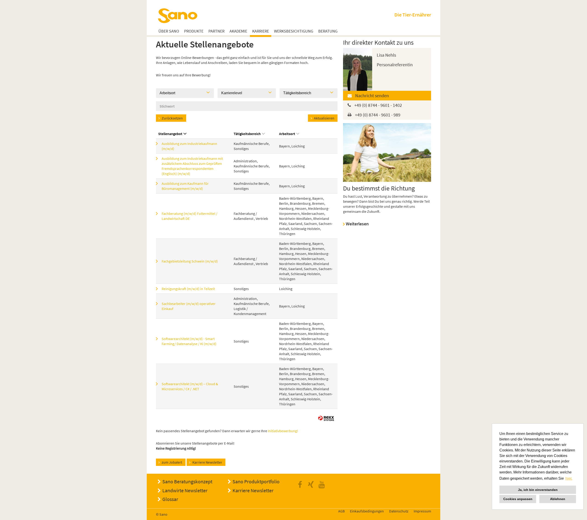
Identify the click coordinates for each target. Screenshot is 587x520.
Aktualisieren (324, 118)
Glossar (170, 499)
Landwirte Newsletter (185, 490)
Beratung (328, 31)
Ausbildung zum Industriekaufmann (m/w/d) (189, 146)
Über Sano (168, 31)
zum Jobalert (172, 462)
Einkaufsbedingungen (367, 511)
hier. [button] (568, 478)
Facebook (301, 485)
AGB (341, 511)
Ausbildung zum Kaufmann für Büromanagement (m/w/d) (185, 186)
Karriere (260, 31)
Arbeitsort (287, 133)
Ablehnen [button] (557, 499)
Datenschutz (398, 511)
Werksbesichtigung (293, 31)
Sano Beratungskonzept (187, 481)
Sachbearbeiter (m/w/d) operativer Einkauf (189, 306)
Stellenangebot (170, 133)
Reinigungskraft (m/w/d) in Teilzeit (188, 288)
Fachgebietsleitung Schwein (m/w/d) (190, 261)
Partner (216, 31)
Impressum (422, 511)
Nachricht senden (372, 95)
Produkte (193, 31)
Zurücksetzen (172, 118)
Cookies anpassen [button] (517, 499)
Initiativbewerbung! (283, 431)
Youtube (323, 485)
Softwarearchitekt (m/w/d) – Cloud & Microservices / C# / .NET (190, 386)
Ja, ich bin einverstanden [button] (538, 490)
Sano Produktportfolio (256, 481)
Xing (312, 485)
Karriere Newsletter (207, 462)
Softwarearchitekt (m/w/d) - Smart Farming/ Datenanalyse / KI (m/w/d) (189, 341)
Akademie (238, 31)
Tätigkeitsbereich (247, 133)
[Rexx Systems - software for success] (326, 418)
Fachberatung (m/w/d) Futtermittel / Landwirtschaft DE (189, 216)
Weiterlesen (357, 224)
